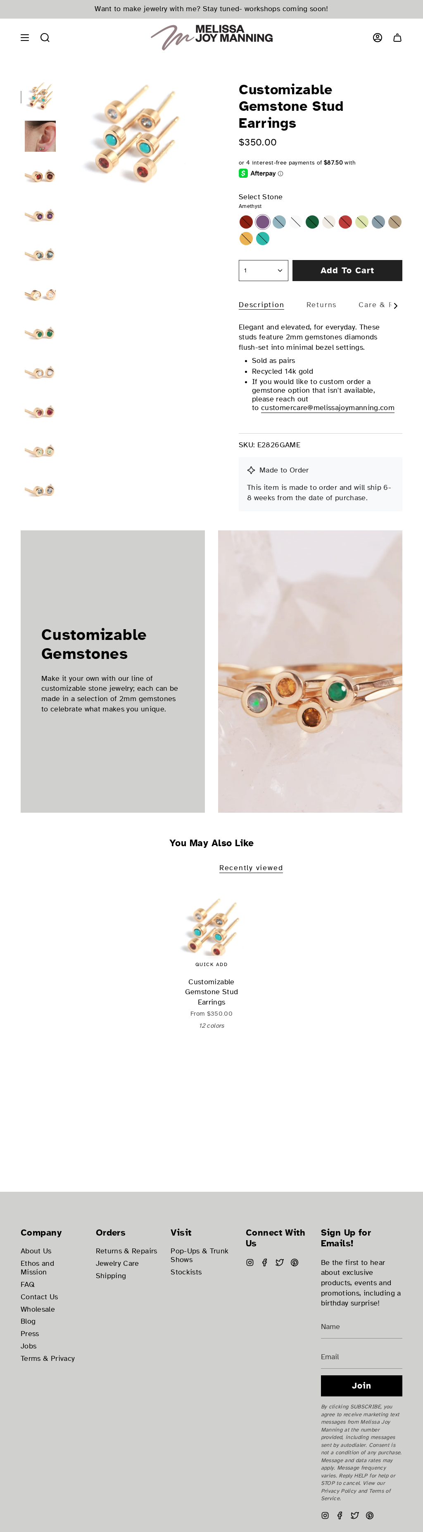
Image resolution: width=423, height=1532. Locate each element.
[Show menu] (25, 38)
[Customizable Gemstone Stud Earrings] (211, 930)
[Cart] (397, 38)
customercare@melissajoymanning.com (327, 407)
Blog (28, 1321)
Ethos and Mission (37, 1268)
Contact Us (39, 1297)
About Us (36, 1251)
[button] (45, 38)
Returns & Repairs (126, 1251)
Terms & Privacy (48, 1358)
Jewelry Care (117, 1263)
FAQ (28, 1284)
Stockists (186, 1272)
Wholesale (38, 1309)
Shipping (111, 1276)
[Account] (378, 38)
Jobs (28, 1346)
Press (30, 1333)
